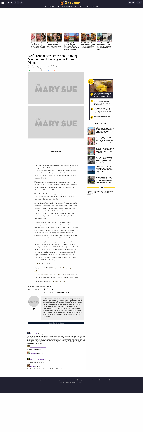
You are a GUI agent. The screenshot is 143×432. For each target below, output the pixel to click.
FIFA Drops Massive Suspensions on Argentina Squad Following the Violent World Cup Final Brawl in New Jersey (105, 150)
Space (81, 6)
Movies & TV (51, 6)
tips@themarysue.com (58, 281)
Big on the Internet (67, 6)
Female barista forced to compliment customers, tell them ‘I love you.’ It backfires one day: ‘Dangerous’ (54, 45)
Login (139, 2)
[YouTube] (21, 3)
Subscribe (131, 2)
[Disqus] (56, 350)
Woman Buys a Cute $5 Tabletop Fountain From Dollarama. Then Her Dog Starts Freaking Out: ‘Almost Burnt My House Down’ (104, 46)
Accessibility (74, 380)
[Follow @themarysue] (8, 3)
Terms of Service (65, 380)
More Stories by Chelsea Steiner (56, 323)
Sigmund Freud (42, 286)
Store (97, 6)
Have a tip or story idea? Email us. (103, 191)
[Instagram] (15, 3)
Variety (39, 264)
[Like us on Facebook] (11, 3)
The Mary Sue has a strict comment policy (50, 275)
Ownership (73, 382)
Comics (76, 6)
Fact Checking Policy (65, 382)
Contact (80, 382)
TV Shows (49, 286)
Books (58, 6)
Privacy (58, 380)
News (45, 6)
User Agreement (82, 380)
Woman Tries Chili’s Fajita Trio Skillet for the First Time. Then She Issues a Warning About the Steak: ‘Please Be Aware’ (88, 45)
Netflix (37, 286)
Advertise (53, 380)
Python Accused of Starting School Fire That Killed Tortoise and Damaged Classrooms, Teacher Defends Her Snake (102, 95)
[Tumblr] (18, 3)
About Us (47, 380)
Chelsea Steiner (33, 68)
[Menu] (2, 2)
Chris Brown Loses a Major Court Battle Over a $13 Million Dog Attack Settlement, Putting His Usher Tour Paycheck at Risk (105, 159)
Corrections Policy (104, 380)
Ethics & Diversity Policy (93, 380)
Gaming (87, 6)
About (92, 6)
